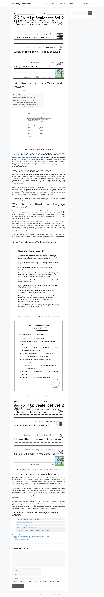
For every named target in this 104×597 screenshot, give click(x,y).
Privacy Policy (86, 3)
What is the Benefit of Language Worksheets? (26, 101)
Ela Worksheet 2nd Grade (24, 522)
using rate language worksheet (42, 536)
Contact (53, 3)
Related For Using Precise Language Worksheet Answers (30, 106)
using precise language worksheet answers (24, 536)
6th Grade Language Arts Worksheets (28, 519)
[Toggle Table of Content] (41, 95)
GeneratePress (62, 594)
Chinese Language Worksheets (21, 539)
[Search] (90, 13)
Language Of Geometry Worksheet (27, 527)
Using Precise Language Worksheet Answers (25, 97)
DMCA (78, 3)
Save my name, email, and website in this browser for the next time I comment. (36, 581)
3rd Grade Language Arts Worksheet (22, 537)
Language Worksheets (22, 3)
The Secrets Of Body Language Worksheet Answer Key (33, 530)
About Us (46, 3)
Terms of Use (61, 3)
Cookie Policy (70, 3)
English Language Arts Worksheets (27, 525)
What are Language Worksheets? (22, 99)
